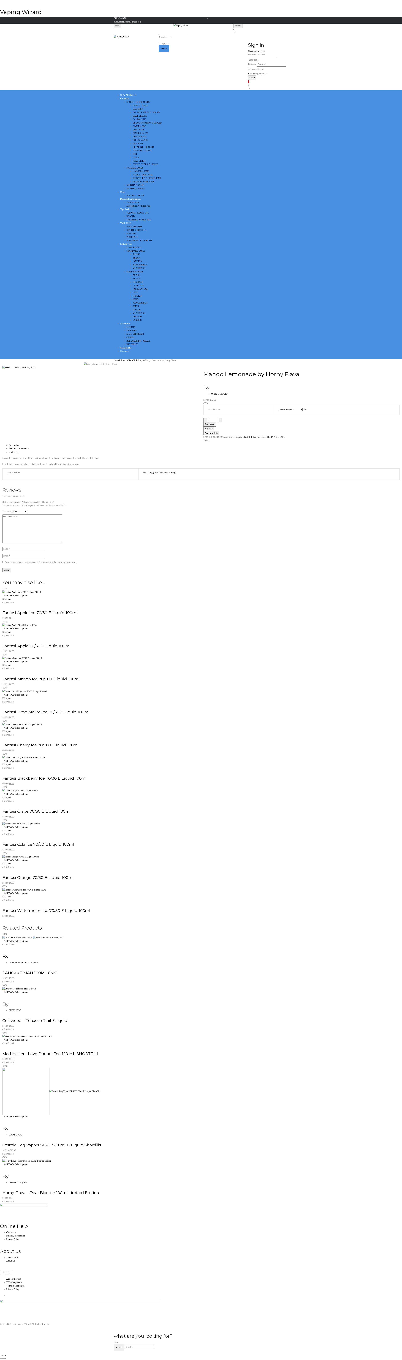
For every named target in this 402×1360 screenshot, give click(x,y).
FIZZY (136, 157)
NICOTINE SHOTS (135, 188)
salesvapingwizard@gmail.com (127, 22)
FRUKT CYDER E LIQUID (145, 164)
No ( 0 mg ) (148, 473)
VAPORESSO (139, 268)
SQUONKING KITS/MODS (139, 240)
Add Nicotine (214, 409)
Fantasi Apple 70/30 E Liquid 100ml (36, 645)
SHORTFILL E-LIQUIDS (138, 102)
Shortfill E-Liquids (136, 360)
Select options (21, 595)
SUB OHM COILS (134, 271)
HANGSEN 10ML (141, 171)
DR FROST (138, 143)
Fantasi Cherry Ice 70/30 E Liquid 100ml (40, 745)
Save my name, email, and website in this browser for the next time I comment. (40, 562)
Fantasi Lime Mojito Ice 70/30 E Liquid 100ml (45, 712)
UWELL (137, 310)
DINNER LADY (140, 133)
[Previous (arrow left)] (1, 1358)
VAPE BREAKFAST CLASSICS (23, 962)
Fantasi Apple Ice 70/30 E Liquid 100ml (39, 612)
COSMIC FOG (15, 1135)
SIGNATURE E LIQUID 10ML (147, 178)
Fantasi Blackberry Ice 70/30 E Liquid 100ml (44, 778)
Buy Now (209, 428)
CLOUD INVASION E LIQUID (147, 123)
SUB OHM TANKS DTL (137, 213)
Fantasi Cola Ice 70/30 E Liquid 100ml (38, 844)
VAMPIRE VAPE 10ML (144, 181)
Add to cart (210, 424)
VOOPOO (137, 316)
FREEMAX (138, 282)
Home (116, 360)
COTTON (130, 327)
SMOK (136, 306)
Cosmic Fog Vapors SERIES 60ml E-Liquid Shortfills (51, 1145)
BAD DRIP (138, 109)
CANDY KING (139, 119)
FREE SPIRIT (139, 161)
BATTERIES (132, 344)
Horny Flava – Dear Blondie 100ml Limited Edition (50, 1192)
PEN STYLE (132, 237)
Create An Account (256, 51)
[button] (260, 31)
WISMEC (137, 320)
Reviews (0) (14, 452)
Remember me (257, 69)
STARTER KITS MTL (136, 230)
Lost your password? (257, 74)
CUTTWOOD (139, 130)
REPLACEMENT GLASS (138, 341)
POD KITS (131, 233)
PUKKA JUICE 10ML (143, 175)
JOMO (136, 299)
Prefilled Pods (132, 202)
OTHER (130, 337)
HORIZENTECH (140, 289)
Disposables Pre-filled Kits (138, 206)
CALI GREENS (140, 116)
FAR (135, 154)
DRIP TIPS (131, 330)
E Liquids (123, 360)
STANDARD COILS (135, 251)
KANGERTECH (140, 265)
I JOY (135, 292)
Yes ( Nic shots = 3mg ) (165, 473)
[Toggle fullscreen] (4, 1355)
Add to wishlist (211, 433)
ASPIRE (136, 254)
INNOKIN (137, 261)
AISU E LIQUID (140, 105)
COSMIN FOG (139, 126)
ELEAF (136, 258)
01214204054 (120, 18)
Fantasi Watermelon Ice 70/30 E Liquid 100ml (46, 910)
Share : (206, 440)
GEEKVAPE (138, 285)
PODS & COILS (133, 247)
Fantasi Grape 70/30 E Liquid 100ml (36, 811)
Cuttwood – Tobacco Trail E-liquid (34, 1020)
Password (252, 64)
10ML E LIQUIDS (134, 168)
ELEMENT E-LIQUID (143, 147)
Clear (305, 409)
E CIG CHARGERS (135, 334)
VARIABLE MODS (135, 195)
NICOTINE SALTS (135, 185)
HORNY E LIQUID (219, 394)
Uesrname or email (256, 54)
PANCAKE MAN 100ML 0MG (29, 972)
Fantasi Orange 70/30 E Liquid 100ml (37, 877)
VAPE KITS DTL (134, 226)
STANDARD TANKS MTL (138, 220)
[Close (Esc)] (1, 1355)
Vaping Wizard (21, 11)
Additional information (19, 448)
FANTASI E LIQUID (142, 150)
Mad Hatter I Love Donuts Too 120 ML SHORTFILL (50, 1053)
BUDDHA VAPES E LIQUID (146, 112)
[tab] (204, 445)
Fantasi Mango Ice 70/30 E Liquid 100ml (41, 679)
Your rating (7, 511)
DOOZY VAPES (140, 140)
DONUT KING (140, 136)
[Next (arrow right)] (4, 1358)
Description (14, 445)
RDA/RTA (131, 216)
